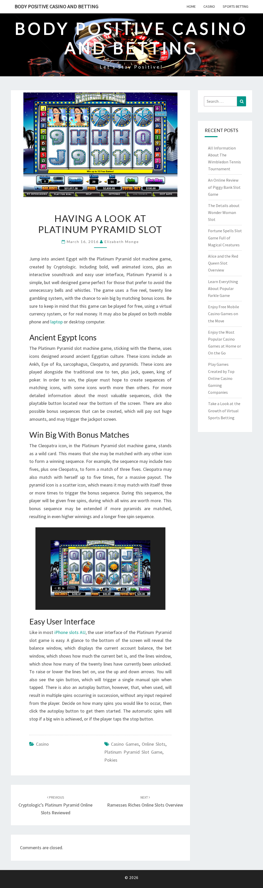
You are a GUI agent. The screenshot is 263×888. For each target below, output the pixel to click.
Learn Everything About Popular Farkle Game (223, 288)
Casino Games (125, 744)
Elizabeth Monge (122, 241)
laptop (56, 322)
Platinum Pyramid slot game (133, 752)
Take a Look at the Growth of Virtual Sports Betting (224, 410)
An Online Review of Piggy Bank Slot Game (224, 187)
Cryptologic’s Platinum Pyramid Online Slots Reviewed (55, 805)
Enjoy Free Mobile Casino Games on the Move (223, 313)
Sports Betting (235, 6)
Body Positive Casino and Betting (56, 6)
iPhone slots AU (69, 632)
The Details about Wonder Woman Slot (224, 212)
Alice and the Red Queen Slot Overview (223, 263)
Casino (209, 6)
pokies (110, 760)
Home (191, 6)
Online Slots (153, 744)
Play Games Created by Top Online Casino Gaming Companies (221, 378)
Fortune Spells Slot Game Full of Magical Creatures (225, 237)
